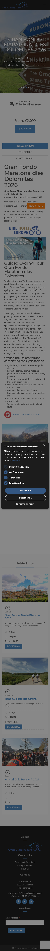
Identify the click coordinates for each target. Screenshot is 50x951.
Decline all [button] (25, 498)
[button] (25, 504)
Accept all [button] (25, 491)
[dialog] (25, 475)
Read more (15, 460)
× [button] (44, 445)
